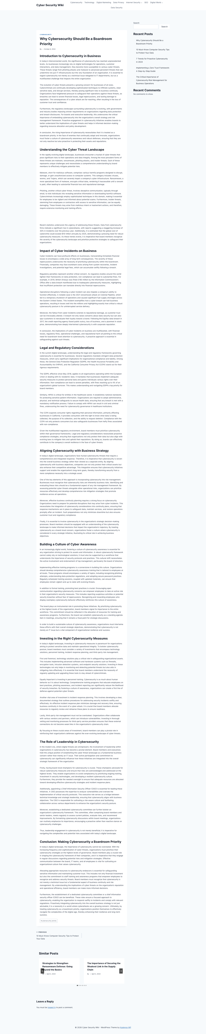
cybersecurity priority (49, 921)
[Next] (121, 971)
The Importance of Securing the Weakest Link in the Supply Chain (103, 966)
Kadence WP (125, 1027)
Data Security (116, 8)
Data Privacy (118, 2)
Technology (89, 2)
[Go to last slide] (42, 971)
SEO (146, 2)
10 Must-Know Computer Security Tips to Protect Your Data (57, 935)
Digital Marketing (104, 2)
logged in (52, 1007)
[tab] (77, 985)
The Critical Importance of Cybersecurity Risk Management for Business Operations (151, 80)
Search (136, 23)
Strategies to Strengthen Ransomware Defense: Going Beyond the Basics (57, 966)
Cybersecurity (76, 2)
